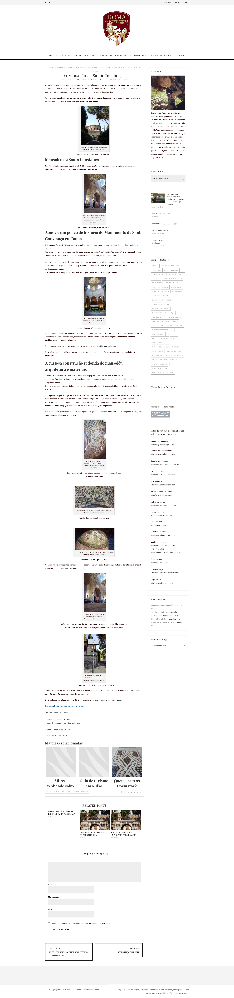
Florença (165, 291)
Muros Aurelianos (108, 346)
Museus (175, 321)
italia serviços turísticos (160, 321)
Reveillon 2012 (157, 223)
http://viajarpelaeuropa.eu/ (161, 562)
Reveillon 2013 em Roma (161, 214)
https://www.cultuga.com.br (161, 495)
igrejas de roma (157, 317)
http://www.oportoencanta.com (163, 485)
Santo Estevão (101, 376)
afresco (155, 266)
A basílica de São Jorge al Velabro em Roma (92, 833)
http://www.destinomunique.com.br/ (165, 464)
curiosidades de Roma (160, 287)
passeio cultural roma (174, 325)
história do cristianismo (55, 792)
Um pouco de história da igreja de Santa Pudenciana (61, 812)
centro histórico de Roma (172, 279)
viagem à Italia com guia (160, 364)
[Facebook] (47, 2)
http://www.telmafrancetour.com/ (164, 535)
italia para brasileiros (173, 317)
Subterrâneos (139, 56)
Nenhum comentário (119, 80)
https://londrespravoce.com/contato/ (165, 552)
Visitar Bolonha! (156, 615)
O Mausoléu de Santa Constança (94, 75)
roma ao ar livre (158, 334)
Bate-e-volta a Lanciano (160, 231)
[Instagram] (58, 2)
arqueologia (156, 270)
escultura (155, 291)
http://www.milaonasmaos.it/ (162, 583)
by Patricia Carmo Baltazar (91, 80)
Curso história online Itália (160, 612)
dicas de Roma (176, 287)
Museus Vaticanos (70, 568)
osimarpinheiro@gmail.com (161, 515)
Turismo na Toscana (85, 56)
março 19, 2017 (85, 838)
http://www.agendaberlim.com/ (163, 454)
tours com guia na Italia (160, 347)
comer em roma (157, 283)
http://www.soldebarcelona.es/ (163, 474)
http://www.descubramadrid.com (163, 505)
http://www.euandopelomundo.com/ (165, 573)
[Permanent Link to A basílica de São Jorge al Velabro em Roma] (95, 830)
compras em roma (172, 283)
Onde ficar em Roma (161, 56)
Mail (53, 897)
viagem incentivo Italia (173, 351)
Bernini (181, 274)
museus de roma (157, 325)
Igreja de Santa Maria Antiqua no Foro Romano (123, 833)
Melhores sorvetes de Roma (161, 605)
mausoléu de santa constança (77, 792)
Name (54, 884)
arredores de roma (171, 270)
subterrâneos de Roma (160, 338)
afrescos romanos (56, 68)
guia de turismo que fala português (108, 700)
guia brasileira (177, 291)
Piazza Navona (109, 255)
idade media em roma (159, 313)
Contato (180, 56)
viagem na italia (157, 355)
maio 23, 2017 (53, 817)
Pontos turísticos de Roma (114, 56)
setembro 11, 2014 (63, 80)
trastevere (175, 347)
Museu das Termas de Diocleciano (163, 622)
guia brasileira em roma (160, 296)
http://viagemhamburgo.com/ (162, 444)
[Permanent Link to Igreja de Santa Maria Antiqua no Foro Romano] (126, 830)
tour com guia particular (161, 343)
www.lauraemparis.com (160, 525)
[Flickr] (54, 2)
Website (51, 909)
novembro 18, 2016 (118, 838)
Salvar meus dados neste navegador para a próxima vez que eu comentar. (81, 923)
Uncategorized (157, 351)
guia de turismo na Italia (160, 304)
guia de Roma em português (161, 300)
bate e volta (172, 274)
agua (179, 266)
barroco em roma (158, 274)
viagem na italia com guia (174, 355)
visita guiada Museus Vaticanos (162, 372)
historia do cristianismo (80, 68)
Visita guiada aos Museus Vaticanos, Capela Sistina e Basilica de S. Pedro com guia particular (175, 199)
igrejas (172, 313)
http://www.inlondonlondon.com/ (164, 545)
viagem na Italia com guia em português (166, 360)
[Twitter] (51, 2)
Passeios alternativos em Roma (110, 68)
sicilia (169, 334)
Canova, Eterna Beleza (159, 619)
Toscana (174, 338)
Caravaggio (156, 279)
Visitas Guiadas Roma (59, 56)
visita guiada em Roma (159, 368)
